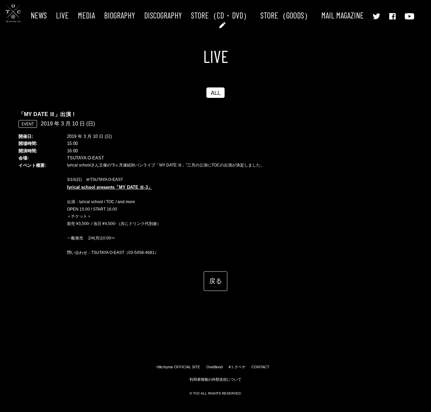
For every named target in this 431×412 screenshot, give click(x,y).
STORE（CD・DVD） (221, 15)
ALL (216, 93)
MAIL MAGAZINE (342, 15)
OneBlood (214, 367)
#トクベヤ (237, 367)
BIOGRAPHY (119, 15)
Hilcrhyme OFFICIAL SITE (178, 367)
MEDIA (86, 15)
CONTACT (260, 367)
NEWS (39, 15)
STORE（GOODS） (286, 15)
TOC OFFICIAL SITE (13, 13)
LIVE (62, 15)
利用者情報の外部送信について (215, 379)
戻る (215, 281)
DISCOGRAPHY (163, 15)
